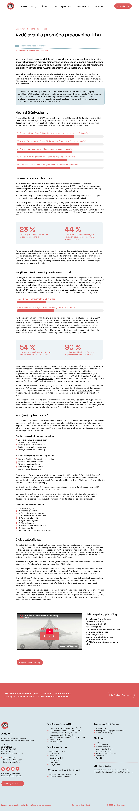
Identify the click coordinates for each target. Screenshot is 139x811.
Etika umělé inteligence (96, 632)
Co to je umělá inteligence (98, 619)
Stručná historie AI (94, 621)
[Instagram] (17, 769)
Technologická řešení (106, 724)
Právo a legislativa (94, 634)
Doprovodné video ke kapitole (33, 45)
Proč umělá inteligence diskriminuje (102, 629)
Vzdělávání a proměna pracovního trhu (101, 643)
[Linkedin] (8, 769)
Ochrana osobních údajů (81, 804)
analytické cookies (44, 804)
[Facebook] (3, 769)
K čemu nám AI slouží (95, 624)
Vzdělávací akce (57, 747)
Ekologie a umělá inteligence (99, 637)
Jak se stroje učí (93, 626)
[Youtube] (13, 769)
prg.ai (117, 771)
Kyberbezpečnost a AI (96, 639)
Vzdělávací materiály (59, 724)
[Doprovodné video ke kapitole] (17, 45)
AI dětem (117, 804)
